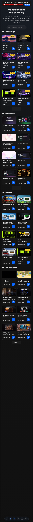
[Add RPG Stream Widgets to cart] (28, 182)
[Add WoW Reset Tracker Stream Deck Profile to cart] (28, 244)
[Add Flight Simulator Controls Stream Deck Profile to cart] (13, 226)
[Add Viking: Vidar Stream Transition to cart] (13, 337)
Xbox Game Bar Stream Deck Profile (22, 223)
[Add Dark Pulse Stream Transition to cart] (13, 319)
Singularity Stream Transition (8, 280)
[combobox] (16, 27)
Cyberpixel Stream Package (8, 81)
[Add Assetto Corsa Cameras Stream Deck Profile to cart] (13, 262)
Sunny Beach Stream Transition (23, 280)
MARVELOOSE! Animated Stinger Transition (8, 298)
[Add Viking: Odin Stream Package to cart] (28, 85)
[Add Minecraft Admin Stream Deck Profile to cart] (28, 208)
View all (16, 109)
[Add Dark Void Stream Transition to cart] (28, 301)
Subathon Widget (8, 125)
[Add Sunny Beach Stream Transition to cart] (28, 284)
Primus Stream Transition (22, 316)
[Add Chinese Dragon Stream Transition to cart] (28, 337)
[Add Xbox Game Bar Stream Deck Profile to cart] (28, 226)
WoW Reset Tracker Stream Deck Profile (22, 240)
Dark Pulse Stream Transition (8, 316)
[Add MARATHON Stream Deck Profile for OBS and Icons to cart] (13, 244)
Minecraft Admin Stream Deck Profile (23, 205)
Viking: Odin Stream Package (23, 81)
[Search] (24, 27)
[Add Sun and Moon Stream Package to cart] (28, 48)
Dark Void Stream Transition (23, 298)
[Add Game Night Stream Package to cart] (28, 103)
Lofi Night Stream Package (23, 63)
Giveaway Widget (23, 143)
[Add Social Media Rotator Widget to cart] (13, 165)
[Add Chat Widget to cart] (28, 165)
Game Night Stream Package (23, 99)
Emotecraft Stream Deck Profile (8, 205)
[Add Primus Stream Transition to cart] (28, 319)
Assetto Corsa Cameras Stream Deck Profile (8, 258)
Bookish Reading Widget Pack (8, 143)
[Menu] (6, 518)
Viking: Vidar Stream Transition (8, 333)
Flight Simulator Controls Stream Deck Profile (8, 223)
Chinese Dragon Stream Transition (23, 333)
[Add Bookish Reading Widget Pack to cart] (13, 147)
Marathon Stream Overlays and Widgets (8, 99)
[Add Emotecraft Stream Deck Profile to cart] (13, 208)
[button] (18, 518)
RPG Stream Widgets (21, 179)
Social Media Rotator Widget (7, 161)
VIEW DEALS (27, 4)
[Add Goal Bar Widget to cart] (13, 182)
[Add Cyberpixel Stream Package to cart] (13, 85)
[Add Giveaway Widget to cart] (28, 147)
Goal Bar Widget (8, 178)
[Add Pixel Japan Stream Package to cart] (13, 67)
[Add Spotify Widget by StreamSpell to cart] (28, 129)
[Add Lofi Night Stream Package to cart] (28, 67)
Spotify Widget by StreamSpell (23, 126)
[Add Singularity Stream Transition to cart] (13, 284)
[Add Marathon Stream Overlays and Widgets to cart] (13, 103)
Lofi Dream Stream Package (8, 44)
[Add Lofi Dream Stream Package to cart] (13, 48)
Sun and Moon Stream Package (23, 44)
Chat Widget (21, 160)
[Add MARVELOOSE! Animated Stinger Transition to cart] (13, 301)
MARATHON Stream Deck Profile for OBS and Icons (9, 240)
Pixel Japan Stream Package (8, 63)
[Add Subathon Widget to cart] (13, 129)
